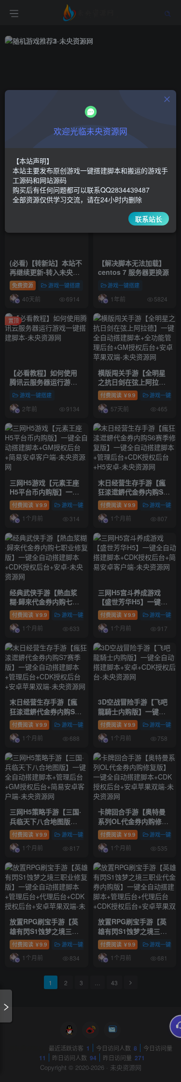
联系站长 (148, 219)
